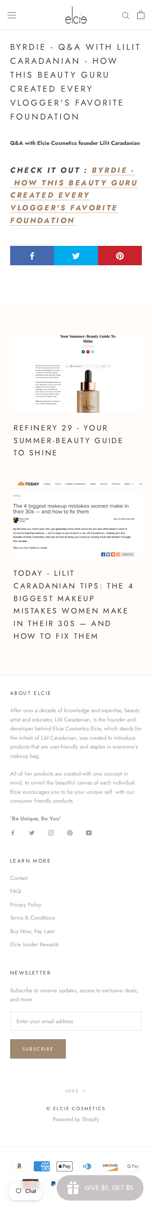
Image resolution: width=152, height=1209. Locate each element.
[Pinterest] (70, 832)
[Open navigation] (12, 15)
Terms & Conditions (32, 918)
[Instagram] (51, 832)
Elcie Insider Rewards (34, 944)
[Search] (126, 15)
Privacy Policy (25, 905)
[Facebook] (13, 832)
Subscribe (38, 1049)
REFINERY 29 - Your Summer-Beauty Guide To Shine (69, 440)
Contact (18, 878)
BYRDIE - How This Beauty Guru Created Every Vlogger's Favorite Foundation (74, 195)
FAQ (15, 891)
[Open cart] (140, 15)
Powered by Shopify (76, 1119)
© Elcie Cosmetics (76, 1108)
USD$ (72, 1091)
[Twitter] (32, 832)
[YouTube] (89, 832)
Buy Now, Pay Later (32, 931)
